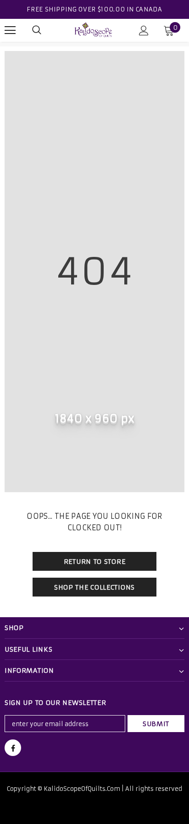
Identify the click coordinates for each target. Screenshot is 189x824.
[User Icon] (144, 30)
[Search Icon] (36, 30)
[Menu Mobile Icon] (10, 30)
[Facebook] (13, 747)
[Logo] (93, 30)
